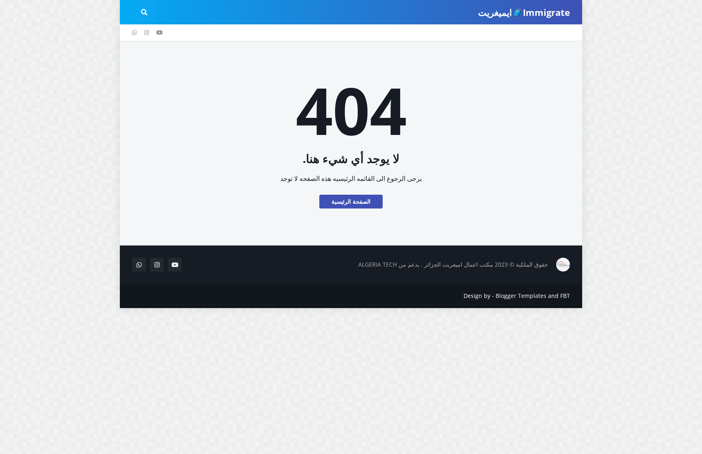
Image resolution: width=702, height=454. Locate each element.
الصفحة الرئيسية (351, 201)
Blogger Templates (521, 296)
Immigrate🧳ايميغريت (524, 12)
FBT (565, 296)
